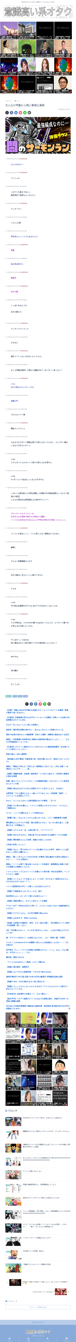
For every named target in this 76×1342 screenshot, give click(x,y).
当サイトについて (38, 1335)
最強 (15, 696)
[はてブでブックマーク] (16, 112)
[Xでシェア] (7, 112)
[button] (29, 112)
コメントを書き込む (38, 1307)
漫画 (21, 696)
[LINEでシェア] (25, 112)
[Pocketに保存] (20, 112)
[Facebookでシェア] (11, 112)
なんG (9, 696)
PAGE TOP (39, 1322)
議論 (26, 696)
